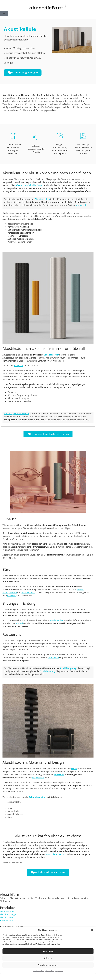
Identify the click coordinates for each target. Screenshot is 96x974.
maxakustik (81, 205)
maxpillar (18, 365)
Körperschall (38, 777)
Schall (74, 768)
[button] (92, 930)
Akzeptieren (48, 951)
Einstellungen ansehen (48, 965)
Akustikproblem (42, 199)
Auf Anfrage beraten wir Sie (16, 413)
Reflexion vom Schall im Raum (28, 185)
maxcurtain (53, 657)
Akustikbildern (28, 592)
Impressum (59, 971)
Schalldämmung (47, 671)
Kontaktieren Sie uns (55, 854)
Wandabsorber (56, 620)
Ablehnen (48, 958)
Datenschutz (50, 971)
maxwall (19, 623)
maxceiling (12, 595)
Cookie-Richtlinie (38, 971)
